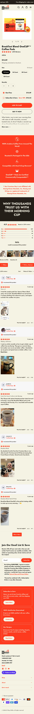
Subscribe (26, 560)
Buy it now (17, 112)
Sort (19, 271)
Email (3, 665)
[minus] (4, 86)
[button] (11, 52)
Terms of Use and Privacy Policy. (18, 574)
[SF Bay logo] (13, 652)
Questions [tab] (13, 260)
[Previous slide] (12, 42)
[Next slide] (22, 42)
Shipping (4, 63)
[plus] (13, 86)
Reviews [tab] (4, 260)
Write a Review (28, 265)
